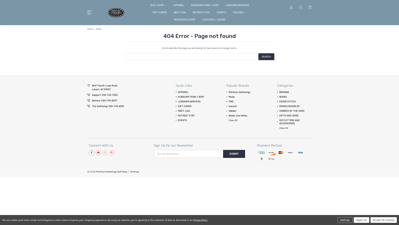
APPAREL (178, 5)
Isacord (233, 106)
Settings (345, 220)
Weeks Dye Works (238, 115)
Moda (232, 96)
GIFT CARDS (160, 12)
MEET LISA (180, 12)
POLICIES (238, 12)
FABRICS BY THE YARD (291, 111)
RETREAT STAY (201, 12)
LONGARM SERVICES (237, 5)
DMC (231, 101)
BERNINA (284, 92)
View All (233, 120)
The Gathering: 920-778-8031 (108, 106)
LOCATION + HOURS (213, 19)
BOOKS (283, 96)
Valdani (232, 111)
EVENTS (221, 12)
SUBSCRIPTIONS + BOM (205, 5)
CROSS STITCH (287, 101)
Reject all (361, 220)
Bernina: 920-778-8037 (104, 100)
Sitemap (134, 171)
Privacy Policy (200, 220)
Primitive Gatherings (239, 92)
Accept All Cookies (383, 220)
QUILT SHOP (157, 5)
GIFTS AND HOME (288, 115)
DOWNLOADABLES (289, 106)
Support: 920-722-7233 (105, 95)
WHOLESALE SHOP (184, 19)
